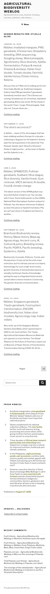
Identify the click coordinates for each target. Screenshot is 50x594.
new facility (37, 427)
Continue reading (12, 114)
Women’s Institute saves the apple (29, 538)
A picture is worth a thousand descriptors (23, 571)
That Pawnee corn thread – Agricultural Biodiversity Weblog (21, 562)
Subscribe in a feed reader (16, 514)
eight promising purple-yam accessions (25, 455)
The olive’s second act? (17, 127)
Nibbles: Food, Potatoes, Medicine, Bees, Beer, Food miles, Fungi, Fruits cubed (24, 546)
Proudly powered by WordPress (17, 588)
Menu (26, 24)
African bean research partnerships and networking (28, 441)
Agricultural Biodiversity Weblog (18, 7)
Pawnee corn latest (34, 563)
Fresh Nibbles (13, 404)
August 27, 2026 (23, 492)
